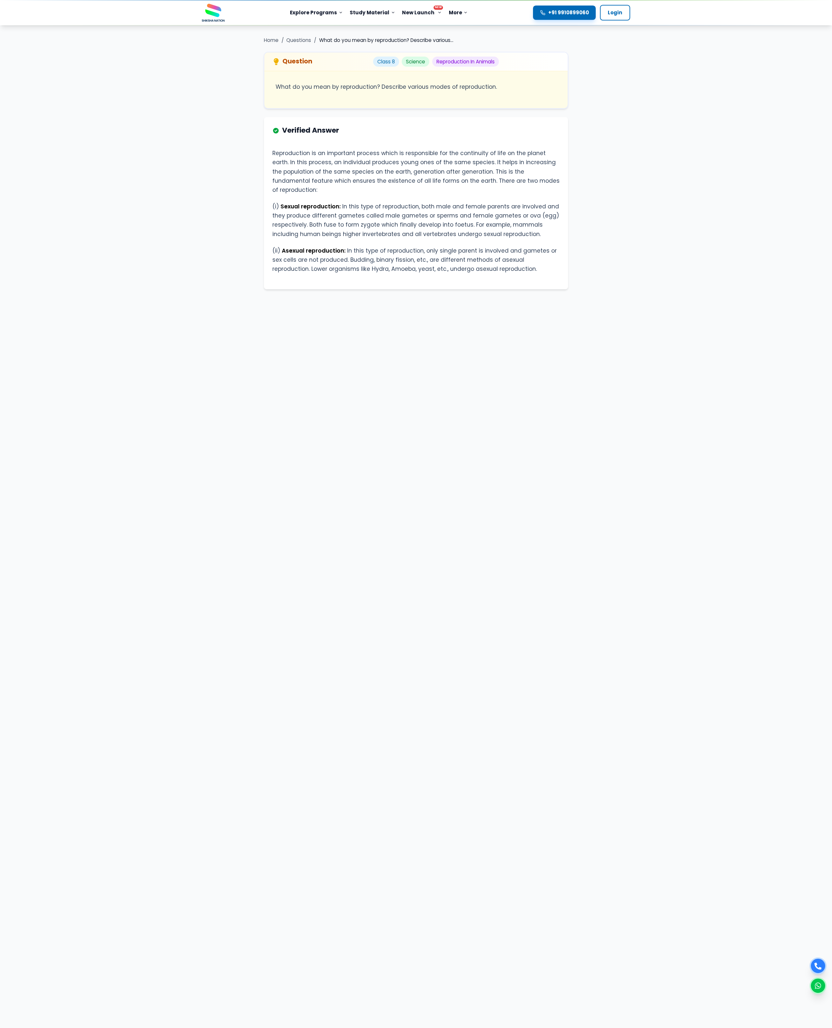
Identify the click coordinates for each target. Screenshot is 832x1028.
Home (271, 40)
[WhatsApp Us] (818, 985)
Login (615, 12)
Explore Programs (313, 12)
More (455, 12)
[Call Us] (818, 965)
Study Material (369, 12)
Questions (298, 40)
